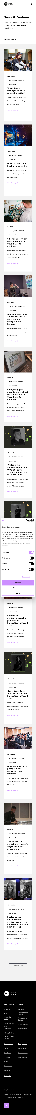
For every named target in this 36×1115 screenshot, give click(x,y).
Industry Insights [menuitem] (9, 1033)
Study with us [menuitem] (22, 1044)
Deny (18, 593)
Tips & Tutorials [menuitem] (9, 1023)
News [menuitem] (5, 1013)
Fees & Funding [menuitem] (23, 1053)
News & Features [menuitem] (9, 1004)
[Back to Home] (8, 4)
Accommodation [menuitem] (23, 1057)
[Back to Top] (6, 1105)
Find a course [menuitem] (22, 1028)
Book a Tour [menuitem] (7, 1070)
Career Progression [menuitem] (7, 1027)
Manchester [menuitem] (7, 1053)
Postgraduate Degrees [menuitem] (22, 1019)
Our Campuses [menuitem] (8, 1044)
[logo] (11, 993)
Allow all (18, 582)
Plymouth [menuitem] (7, 1057)
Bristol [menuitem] (6, 1048)
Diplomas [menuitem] (21, 1009)
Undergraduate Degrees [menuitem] (23, 1013)
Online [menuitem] (6, 1061)
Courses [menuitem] (20, 1004)
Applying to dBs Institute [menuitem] (9, 1037)
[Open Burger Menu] (31, 4)
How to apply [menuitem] (22, 1048)
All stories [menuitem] (7, 1009)
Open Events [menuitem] (8, 1066)
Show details (26, 577)
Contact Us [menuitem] (7, 1076)
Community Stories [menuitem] (7, 1018)
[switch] (31, 557)
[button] (18, 965)
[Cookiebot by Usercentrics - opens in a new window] (26, 520)
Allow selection (18, 588)
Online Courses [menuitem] (23, 1024)
